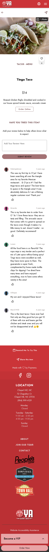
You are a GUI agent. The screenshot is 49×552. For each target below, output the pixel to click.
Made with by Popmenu (19, 367)
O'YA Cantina (24, 515)
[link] (24, 109)
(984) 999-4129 (25, 400)
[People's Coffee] (24, 459)
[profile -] (39, 3)
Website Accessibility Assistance (24, 530)
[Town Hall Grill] (24, 474)
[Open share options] (46, 12)
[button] (3, 12)
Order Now (24, 548)
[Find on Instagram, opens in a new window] (29, 376)
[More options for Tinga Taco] (42, 58)
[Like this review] (13, 199)
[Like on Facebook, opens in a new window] (20, 376)
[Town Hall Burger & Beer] (24, 490)
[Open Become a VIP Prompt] (43, 539)
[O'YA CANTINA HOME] (13, 4)
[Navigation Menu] (45, 4)
